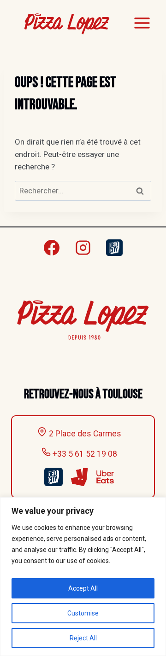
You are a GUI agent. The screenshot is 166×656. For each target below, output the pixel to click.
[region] (83, 576)
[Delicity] (114, 247)
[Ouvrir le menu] (142, 23)
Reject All (83, 638)
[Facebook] (51, 247)
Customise (83, 613)
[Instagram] (83, 247)
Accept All (83, 588)
